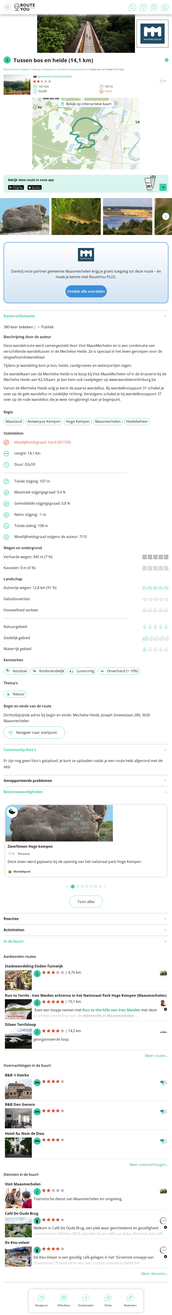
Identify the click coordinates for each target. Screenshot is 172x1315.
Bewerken (130, 1305)
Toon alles (86, 901)
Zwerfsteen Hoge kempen (30, 846)
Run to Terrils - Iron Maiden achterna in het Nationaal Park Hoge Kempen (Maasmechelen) (85, 995)
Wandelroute (11, 69)
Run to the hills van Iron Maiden (111, 1010)
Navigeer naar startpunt (36, 732)
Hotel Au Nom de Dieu (24, 1133)
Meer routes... (156, 1055)
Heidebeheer (137, 421)
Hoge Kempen (78, 421)
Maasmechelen (108, 421)
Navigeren (41, 1305)
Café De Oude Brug (21, 1213)
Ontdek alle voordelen (86, 291)
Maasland (48, 69)
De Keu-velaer (17, 1242)
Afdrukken (64, 1305)
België (24, 69)
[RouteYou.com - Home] (24, 7)
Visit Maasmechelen (23, 1184)
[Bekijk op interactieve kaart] (86, 166)
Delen (108, 1305)
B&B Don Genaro (20, 1104)
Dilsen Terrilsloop (20, 1024)
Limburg (36, 69)
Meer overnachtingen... (148, 1164)
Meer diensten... (154, 1273)
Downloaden (86, 1305)
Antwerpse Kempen (43, 421)
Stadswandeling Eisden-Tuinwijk (34, 966)
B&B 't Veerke (17, 1075)
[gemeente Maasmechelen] (152, 40)
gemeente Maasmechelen (55, 76)
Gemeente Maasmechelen (71, 69)
